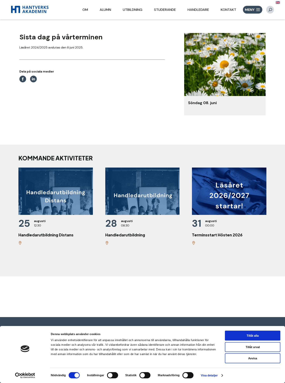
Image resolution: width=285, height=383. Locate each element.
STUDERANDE (165, 9)
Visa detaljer (209, 375)
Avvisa (252, 358)
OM (85, 9)
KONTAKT (228, 9)
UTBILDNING (132, 9)
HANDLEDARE (198, 9)
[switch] (112, 375)
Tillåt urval (253, 347)
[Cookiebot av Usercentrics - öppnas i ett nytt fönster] (25, 375)
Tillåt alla (253, 335)
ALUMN (105, 9)
